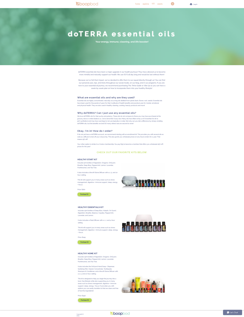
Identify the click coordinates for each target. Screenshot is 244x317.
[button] (145, 3)
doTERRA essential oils (122, 34)
